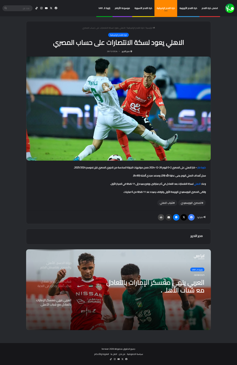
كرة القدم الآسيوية (143, 8)
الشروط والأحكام (101, 354)
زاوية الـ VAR (104, 8)
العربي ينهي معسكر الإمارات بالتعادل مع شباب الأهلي (155, 285)
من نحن (122, 354)
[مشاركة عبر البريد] (168, 217)
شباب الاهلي (166, 202)
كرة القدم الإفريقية (166, 8)
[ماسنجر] (176, 217)
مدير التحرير (126, 51)
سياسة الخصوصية (135, 354)
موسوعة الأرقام (122, 8)
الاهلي (197, 183)
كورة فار (202, 167)
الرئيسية (149, 28)
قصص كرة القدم (210, 8)
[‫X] (184, 217)
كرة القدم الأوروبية (188, 8)
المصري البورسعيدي (191, 202)
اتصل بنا (114, 354)
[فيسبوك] (191, 217)
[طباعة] (161, 217)
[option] (118, 289)
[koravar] (230, 8)
